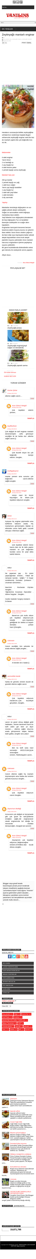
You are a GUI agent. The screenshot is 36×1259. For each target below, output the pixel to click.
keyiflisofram (12, 426)
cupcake (18, 1026)
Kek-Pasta (5, 1017)
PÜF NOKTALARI (8, 985)
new (10, 39)
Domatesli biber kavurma (18, 1143)
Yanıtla (32, 398)
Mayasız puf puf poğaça (18, 1132)
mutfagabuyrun (12, 471)
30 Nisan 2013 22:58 (16, 542)
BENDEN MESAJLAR (9, 981)
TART (20, 1023)
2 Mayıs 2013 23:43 (11, 811)
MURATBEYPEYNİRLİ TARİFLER (13, 1020)
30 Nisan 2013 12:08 (12, 643)
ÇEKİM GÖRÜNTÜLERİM (10, 967)
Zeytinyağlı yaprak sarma (17, 365)
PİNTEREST (21, 2)
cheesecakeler (7, 1026)
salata (12, 1029)
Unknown (10, 641)
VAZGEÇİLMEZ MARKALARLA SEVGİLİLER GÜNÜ (20, 1192)
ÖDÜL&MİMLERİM (8, 978)
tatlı (20, 1029)
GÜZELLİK (6, 992)
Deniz (9, 516)
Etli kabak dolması (10, 372)
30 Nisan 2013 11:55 (12, 570)
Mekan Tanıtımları (8, 1023)
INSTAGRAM (17, 2)
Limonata (13, 1179)
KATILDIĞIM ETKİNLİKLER (11, 970)
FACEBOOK (14, 2)
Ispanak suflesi (15, 1111)
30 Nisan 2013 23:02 (16, 745)
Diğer (16, 1014)
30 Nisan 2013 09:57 (12, 473)
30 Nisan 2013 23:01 (16, 695)
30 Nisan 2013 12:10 (12, 679)
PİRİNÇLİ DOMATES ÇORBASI (20, 1154)
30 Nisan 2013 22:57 (16, 492)
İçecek (27, 1029)
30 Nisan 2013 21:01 (12, 771)
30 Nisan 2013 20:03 (12, 719)
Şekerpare (13, 1098)
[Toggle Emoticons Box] (3, 904)
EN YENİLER (7, 29)
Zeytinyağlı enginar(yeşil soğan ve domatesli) (17, 347)
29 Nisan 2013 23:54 (12, 393)
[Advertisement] (16, 62)
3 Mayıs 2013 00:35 (16, 837)
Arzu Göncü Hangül (19, 406)
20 (4, 37)
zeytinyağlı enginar (16, 39)
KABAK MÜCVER (10, 376)
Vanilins (11, 1244)
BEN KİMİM (6, 963)
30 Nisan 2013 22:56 (16, 450)
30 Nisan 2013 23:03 (16, 790)
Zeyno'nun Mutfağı (14, 809)
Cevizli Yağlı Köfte (16, 1122)
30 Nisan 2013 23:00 (16, 612)
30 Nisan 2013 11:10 (12, 518)
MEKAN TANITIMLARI (9, 974)
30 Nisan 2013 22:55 (16, 407)
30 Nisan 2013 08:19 (12, 429)
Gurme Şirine (12, 390)
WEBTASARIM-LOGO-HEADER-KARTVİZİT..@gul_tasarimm (23, 1245)
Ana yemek (6, 39)
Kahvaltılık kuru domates (18, 1167)
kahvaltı (26, 1026)
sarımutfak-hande (13, 676)
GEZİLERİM (6, 989)
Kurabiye (17, 1017)
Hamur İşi (25, 1014)
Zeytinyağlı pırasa (14, 328)
